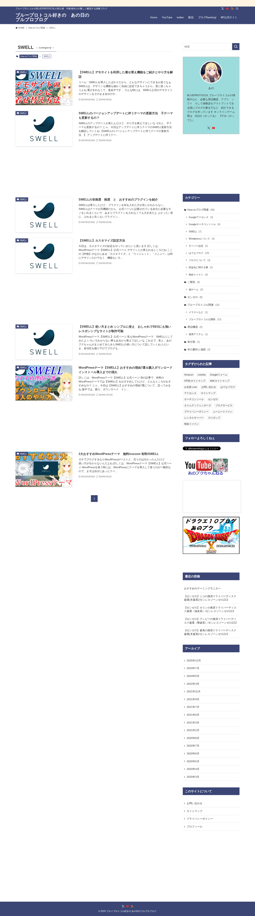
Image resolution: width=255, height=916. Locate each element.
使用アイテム (198, 334)
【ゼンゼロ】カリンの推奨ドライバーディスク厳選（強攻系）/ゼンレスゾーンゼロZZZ (210, 609)
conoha (202, 374)
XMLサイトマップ (219, 380)
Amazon (188, 374)
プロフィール (194, 826)
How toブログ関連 (28, 56)
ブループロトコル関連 (203, 304)
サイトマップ (208, 393)
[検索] (237, 9)
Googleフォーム (218, 374)
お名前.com (190, 387)
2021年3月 (193, 722)
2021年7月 (193, 706)
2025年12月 (194, 660)
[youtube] (227, 9)
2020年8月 (193, 738)
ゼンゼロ (194, 297)
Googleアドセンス (201, 217)
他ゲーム (196, 289)
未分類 (193, 341)
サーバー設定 (198, 246)
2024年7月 (193, 668)
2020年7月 (193, 745)
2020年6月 (193, 753)
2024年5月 (193, 675)
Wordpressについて (201, 238)
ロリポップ (214, 417)
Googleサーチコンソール (204, 224)
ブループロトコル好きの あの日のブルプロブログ (52, 17)
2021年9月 (193, 699)
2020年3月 (193, 776)
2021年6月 (193, 714)
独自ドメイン (198, 274)
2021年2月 (193, 730)
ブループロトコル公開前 (205, 319)
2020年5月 (193, 761)
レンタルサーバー (194, 417)
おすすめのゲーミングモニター (202, 588)
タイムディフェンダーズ (197, 405)
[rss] (232, 9)
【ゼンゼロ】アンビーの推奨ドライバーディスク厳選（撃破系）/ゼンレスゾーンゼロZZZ (210, 620)
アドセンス (190, 393)
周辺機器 (194, 326)
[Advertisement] (94, 171)
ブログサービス (223, 405)
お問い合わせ (208, 387)
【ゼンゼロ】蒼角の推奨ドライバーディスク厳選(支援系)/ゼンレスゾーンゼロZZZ (210, 632)
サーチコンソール (194, 399)
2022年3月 (193, 683)
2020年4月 (193, 768)
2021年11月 (193, 691)
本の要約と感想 (198, 349)
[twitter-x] (222, 9)
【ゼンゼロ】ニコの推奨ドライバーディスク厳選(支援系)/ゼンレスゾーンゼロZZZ (210, 598)
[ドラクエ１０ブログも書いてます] (127, 3)
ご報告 (193, 281)
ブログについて (199, 260)
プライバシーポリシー (196, 411)
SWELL (195, 231)
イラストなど (198, 312)
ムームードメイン (222, 411)
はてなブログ (199, 253)
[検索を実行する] (236, 46)
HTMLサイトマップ (194, 380)
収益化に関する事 (201, 267)
